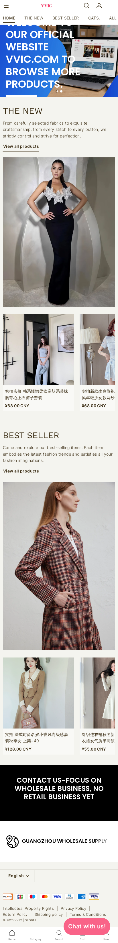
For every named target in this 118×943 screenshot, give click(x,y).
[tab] (57, 91)
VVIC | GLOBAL (26, 920)
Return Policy (15, 914)
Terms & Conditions (88, 914)
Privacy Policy (73, 908)
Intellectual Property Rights (28, 908)
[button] (6, 5)
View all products (21, 146)
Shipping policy (49, 914)
